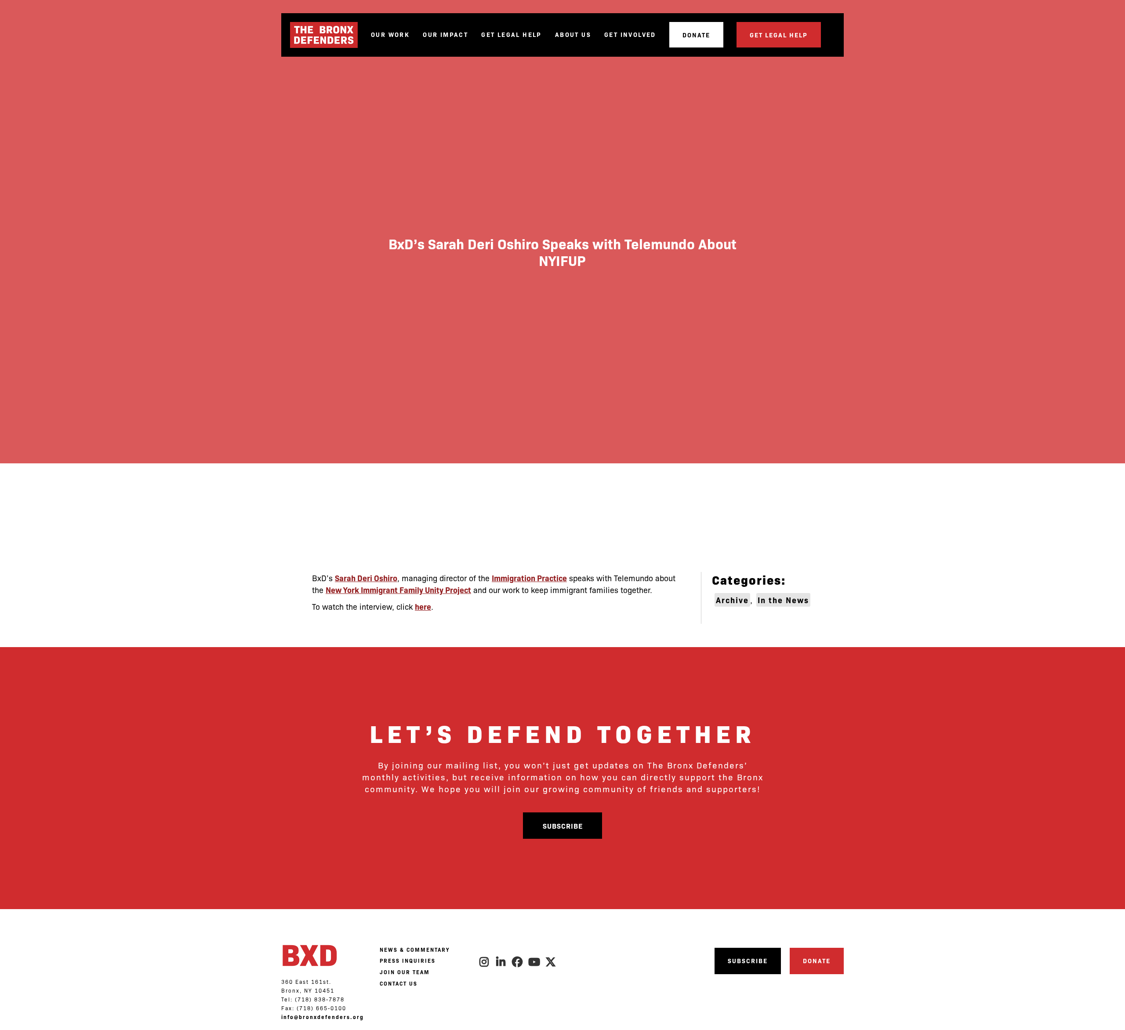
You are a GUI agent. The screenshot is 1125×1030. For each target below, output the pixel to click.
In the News (783, 599)
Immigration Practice (529, 577)
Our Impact (445, 34)
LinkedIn (501, 961)
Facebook (518, 961)
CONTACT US (398, 983)
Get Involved (630, 34)
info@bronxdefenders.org (322, 1016)
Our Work (390, 34)
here (423, 606)
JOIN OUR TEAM (405, 971)
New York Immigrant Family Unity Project (398, 589)
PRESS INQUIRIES (407, 960)
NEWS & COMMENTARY (415, 949)
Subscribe (563, 825)
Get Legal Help (511, 34)
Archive (732, 599)
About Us (573, 34)
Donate (696, 34)
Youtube (534, 961)
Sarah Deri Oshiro (366, 577)
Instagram (484, 961)
